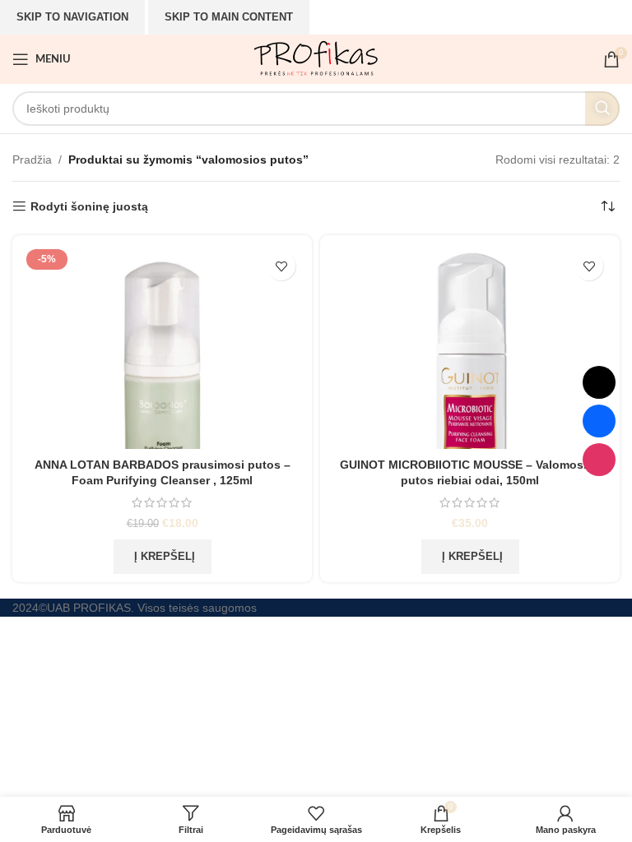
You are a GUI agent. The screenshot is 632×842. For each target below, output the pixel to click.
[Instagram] (599, 459)
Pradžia (32, 159)
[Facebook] (599, 421)
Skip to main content (229, 17)
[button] (162, 556)
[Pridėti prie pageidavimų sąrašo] (281, 266)
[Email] (599, 382)
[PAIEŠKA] (602, 108)
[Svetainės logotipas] (315, 58)
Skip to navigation (72, 17)
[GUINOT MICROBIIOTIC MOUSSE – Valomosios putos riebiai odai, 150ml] (469, 346)
